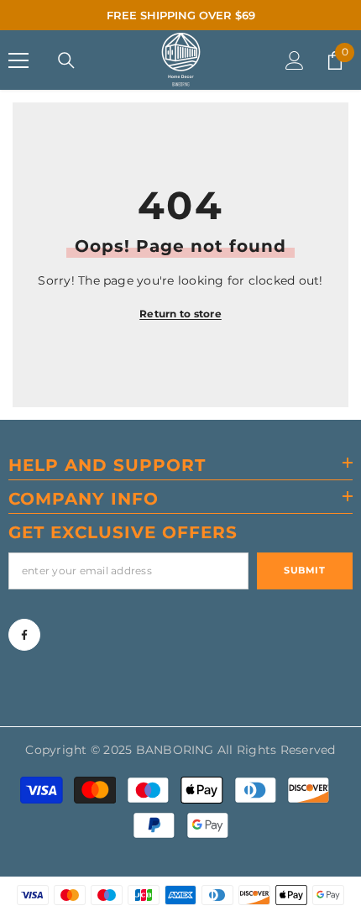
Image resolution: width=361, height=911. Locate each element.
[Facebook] (24, 635)
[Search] (66, 60)
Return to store (180, 313)
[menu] (18, 60)
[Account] (294, 60)
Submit (304, 570)
